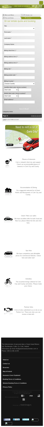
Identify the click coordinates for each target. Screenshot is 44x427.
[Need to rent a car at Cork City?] (22, 138)
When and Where (8, 15)
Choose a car (28, 15)
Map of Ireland (7, 371)
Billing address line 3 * (11, 63)
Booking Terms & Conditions (12, 379)
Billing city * (7, 69)
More (39, 169)
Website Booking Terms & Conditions (15, 383)
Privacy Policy (7, 387)
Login (4, 119)
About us (6, 360)
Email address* (9, 99)
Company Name (9, 44)
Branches (6, 367)
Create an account (36, 115)
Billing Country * (9, 81)
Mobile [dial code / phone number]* (15, 93)
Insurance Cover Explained (11, 375)
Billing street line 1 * (10, 50)
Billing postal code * (10, 75)
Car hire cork (27, 393)
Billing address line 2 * (11, 56)
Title (5, 26)
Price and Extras (8, 18)
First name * (8, 32)
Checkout (28, 18)
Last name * (8, 38)
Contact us (6, 363)
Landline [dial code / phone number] (15, 87)
